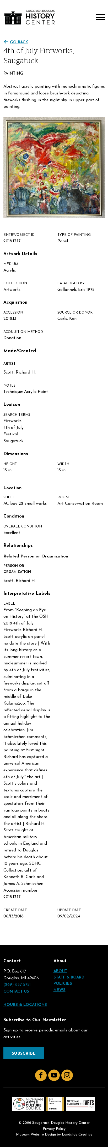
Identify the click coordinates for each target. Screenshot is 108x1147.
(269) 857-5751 (17, 985)
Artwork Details (20, 254)
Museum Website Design (36, 1135)
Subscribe (24, 1054)
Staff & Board (68, 978)
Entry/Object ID (19, 235)
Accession (13, 312)
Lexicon (11, 405)
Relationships (18, 545)
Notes (9, 385)
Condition (13, 516)
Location (12, 488)
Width (63, 464)
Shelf (9, 497)
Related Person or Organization (35, 556)
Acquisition (15, 302)
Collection (15, 283)
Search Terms (16, 415)
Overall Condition (22, 526)
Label (9, 603)
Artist (9, 363)
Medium (10, 264)
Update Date (69, 910)
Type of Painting (74, 235)
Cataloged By (71, 283)
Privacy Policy (54, 1129)
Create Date (15, 910)
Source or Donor (75, 312)
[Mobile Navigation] (99, 17)
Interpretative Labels (26, 593)
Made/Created (19, 351)
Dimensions (15, 454)
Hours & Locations (25, 1005)
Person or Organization (17, 569)
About (60, 971)
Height (10, 464)
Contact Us (16, 992)
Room (63, 497)
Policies (62, 984)
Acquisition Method (23, 332)
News (59, 990)
